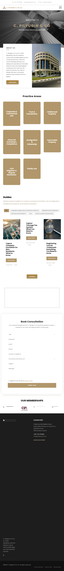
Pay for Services (38, 567)
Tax (30, 213)
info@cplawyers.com (30, 2)
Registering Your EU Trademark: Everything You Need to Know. (51, 248)
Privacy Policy (28, 381)
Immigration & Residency (50, 210)
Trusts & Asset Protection (44, 213)
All (6, 210)
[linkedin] (3, 555)
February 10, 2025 (30, 242)
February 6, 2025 (50, 263)
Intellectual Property (18, 213)
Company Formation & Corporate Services (25, 210)
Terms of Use (48, 567)
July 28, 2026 (9, 265)
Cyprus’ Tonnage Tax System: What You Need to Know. (31, 228)
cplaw (15, 265)
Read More (11, 260)
